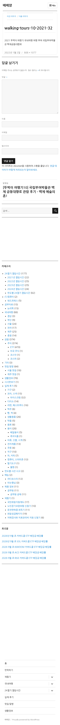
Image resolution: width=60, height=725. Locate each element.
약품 (9, 421)
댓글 (5, 77)
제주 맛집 (11, 374)
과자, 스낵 (12, 394)
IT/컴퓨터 (9, 297)
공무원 (10, 490)
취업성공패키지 (14, 514)
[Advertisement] (30, 239)
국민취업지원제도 (15, 502)
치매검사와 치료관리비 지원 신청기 (23, 517)
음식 (9, 428)
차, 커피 (11, 456)
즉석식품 (14, 436)
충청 (9, 335)
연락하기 (9, 670)
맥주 (9, 409)
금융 (7, 339)
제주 (9, 332)
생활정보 (9, 378)
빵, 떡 (10, 413)
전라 (9, 328)
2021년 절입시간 (15, 277)
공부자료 (9, 304)
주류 (9, 448)
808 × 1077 (30, 52)
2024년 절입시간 (15, 289)
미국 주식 (14, 351)
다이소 (10, 401)
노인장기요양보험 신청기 (19, 506)
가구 (9, 390)
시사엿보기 (10, 382)
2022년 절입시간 (15, 281)
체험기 (8, 498)
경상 (9, 316)
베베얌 (7, 5)
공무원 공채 (15, 494)
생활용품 (11, 417)
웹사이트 (5, 146)
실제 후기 (9, 386)
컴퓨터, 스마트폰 (15, 459)
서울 (9, 324)
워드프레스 (12, 301)
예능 (7, 475)
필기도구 (11, 463)
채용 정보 (9, 487)
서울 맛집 (11, 370)
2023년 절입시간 (15, 285)
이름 (3, 119)
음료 (9, 425)
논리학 (10, 308)
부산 (9, 320)
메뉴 (54, 6)
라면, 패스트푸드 (15, 405)
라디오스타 (12, 479)
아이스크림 (15, 397)
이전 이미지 (11, 16)
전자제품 (11, 444)
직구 (9, 452)
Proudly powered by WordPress (25, 720)
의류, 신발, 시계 (14, 440)
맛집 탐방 (9, 366)
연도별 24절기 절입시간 (18, 293)
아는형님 (11, 483)
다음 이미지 (23, 16)
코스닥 (13, 355)
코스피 (13, 359)
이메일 (4, 132)
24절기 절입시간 (13, 273)
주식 (9, 343)
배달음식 (14, 432)
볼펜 (12, 467)
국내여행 (9, 312)
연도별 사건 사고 (12, 471)
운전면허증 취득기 (16, 510)
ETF (12, 347)
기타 (7, 363)
